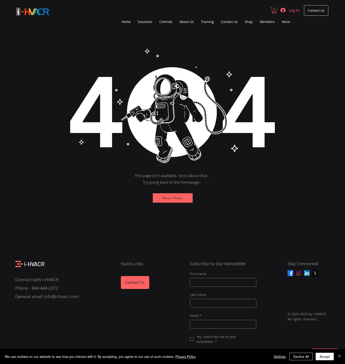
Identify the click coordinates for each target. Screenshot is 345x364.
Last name (198, 294)
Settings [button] (280, 356)
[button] (274, 10)
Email (195, 315)
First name (198, 274)
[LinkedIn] (307, 273)
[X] (315, 273)
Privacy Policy (185, 356)
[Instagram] (299, 273)
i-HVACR (34, 264)
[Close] (339, 356)
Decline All (301, 356)
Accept (325, 356)
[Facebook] (290, 273)
